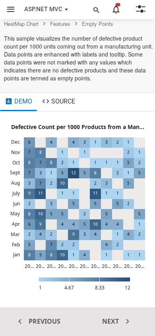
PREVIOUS (43, 321)
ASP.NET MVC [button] (43, 9)
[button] (7, 9)
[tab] (18, 102)
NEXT (111, 321)
